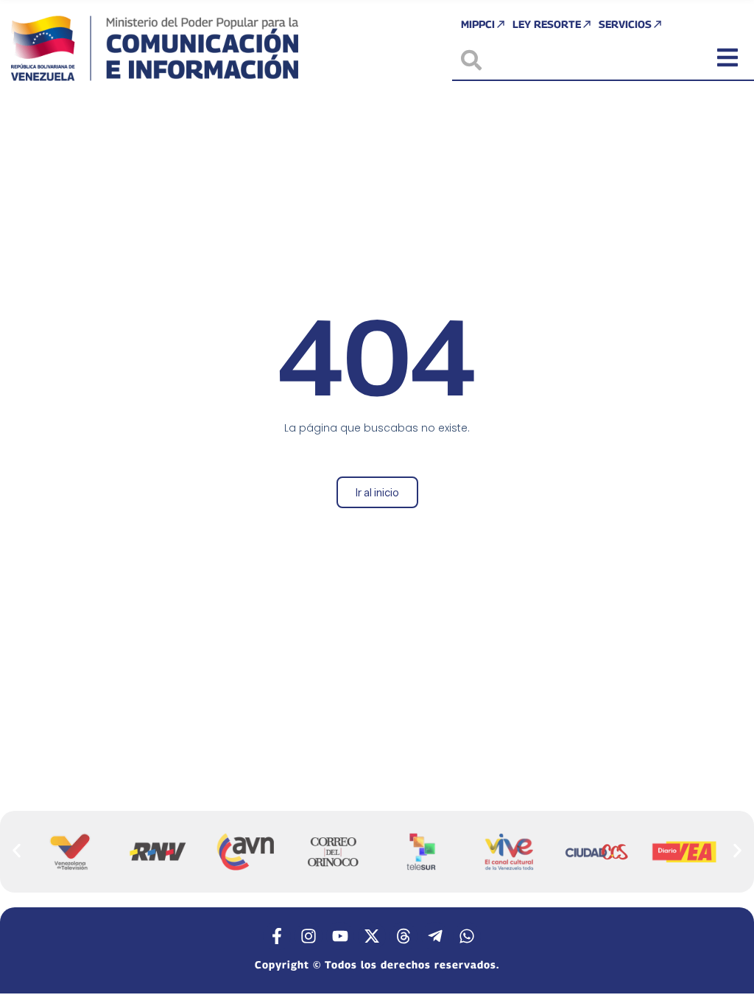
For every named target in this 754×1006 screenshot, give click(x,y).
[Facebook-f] (277, 936)
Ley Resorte (546, 24)
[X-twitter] (372, 936)
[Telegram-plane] (435, 936)
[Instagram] (309, 936)
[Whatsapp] (467, 936)
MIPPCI (478, 24)
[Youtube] (340, 936)
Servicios (625, 24)
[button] (16, 851)
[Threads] (403, 936)
